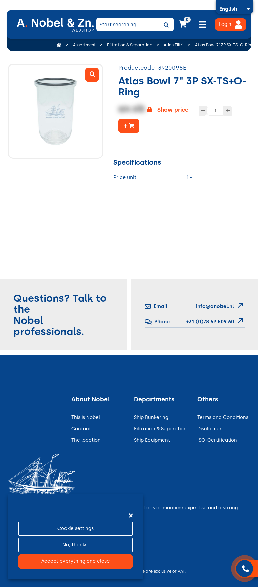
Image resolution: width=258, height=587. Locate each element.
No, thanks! (75, 545)
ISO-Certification (217, 440)
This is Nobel (85, 417)
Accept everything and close (75, 561)
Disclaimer (209, 429)
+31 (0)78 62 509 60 (209, 322)
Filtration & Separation (160, 429)
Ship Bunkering (151, 417)
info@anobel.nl (215, 306)
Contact (81, 429)
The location (86, 440)
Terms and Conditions (222, 417)
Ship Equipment (152, 440)
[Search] (166, 24)
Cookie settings (75, 528)
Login (225, 24)
